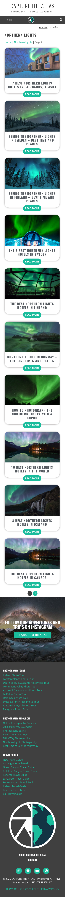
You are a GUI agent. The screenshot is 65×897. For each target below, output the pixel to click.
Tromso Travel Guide (15, 790)
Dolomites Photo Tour (15, 698)
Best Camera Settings (15, 734)
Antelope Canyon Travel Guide (20, 771)
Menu (9, 20)
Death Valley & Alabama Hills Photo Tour (26, 682)
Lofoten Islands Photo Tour (18, 679)
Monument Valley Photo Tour (20, 686)
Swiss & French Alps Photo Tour (21, 701)
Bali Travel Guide (12, 793)
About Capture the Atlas (32, 855)
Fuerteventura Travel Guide (18, 782)
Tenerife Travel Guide (15, 775)
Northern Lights (23, 42)
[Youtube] (37, 871)
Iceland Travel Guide (14, 786)
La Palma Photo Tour (15, 694)
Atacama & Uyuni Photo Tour (19, 705)
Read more (32, 94)
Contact (32, 860)
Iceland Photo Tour (14, 675)
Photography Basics (14, 730)
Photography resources (16, 718)
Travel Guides (10, 755)
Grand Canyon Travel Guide (18, 767)
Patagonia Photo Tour (15, 709)
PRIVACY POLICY (50, 889)
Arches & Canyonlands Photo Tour (22, 690)
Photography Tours (14, 670)
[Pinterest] (46, 871)
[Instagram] (19, 871)
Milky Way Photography (16, 738)
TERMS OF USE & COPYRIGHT (22, 889)
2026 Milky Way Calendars (17, 727)
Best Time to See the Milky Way (20, 746)
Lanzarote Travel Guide (16, 778)
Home (8, 42)
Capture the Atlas (32, 6)
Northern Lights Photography (20, 742)
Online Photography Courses (19, 723)
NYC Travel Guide (13, 759)
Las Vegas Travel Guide (16, 763)
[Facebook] (28, 871)
